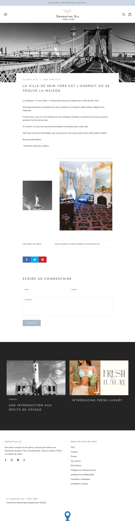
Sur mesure (76, 461)
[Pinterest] (18, 460)
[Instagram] (12, 460)
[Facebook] (6, 460)
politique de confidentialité (82, 474)
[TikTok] (24, 460)
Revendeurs (76, 465)
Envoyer (31, 323)
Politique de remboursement (83, 470)
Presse (74, 456)
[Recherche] (123, 14)
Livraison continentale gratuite (67, 3)
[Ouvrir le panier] (130, 14)
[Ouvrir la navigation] (5, 14)
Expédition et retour (79, 483)
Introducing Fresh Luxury (97, 400)
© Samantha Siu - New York (22, 499)
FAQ (73, 447)
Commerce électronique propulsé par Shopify (26, 502)
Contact (74, 452)
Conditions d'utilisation (80, 479)
